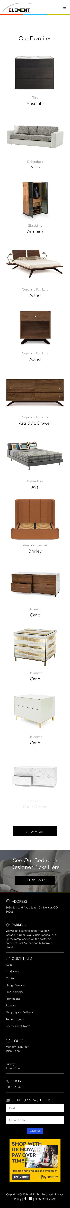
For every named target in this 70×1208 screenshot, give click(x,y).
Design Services (15, 985)
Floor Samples (14, 991)
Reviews (11, 1005)
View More (35, 832)
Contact (10, 978)
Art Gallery (12, 971)
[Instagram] (31, 1198)
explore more (35, 880)
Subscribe (35, 1130)
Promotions (13, 998)
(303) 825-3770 (15, 1087)
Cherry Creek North (18, 1026)
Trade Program (15, 1019)
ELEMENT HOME (45, 1199)
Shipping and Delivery (19, 1012)
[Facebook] (25, 1198)
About (9, 964)
